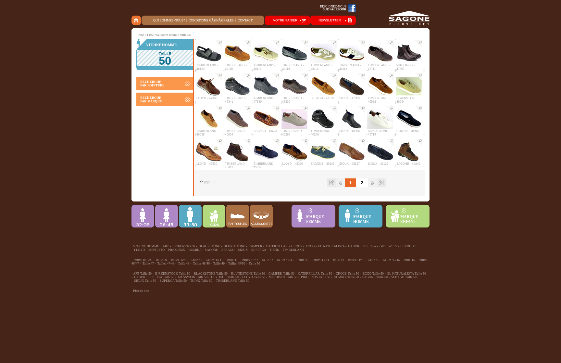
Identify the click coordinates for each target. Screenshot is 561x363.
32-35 (142, 216)
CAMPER (255, 246)
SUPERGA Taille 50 (173, 280)
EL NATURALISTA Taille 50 (406, 273)
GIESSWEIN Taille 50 (192, 277)
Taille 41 (232, 260)
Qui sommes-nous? (169, 20)
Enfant (214, 216)
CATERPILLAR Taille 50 (315, 273)
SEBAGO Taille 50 (404, 277)
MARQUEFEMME (315, 219)
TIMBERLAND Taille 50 (232, 280)
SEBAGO (227, 250)
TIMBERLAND (293, 250)
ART (166, 246)
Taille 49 (219, 263)
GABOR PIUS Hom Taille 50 (154, 277)
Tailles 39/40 (178, 260)
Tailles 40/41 (214, 260)
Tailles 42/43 (285, 260)
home (136, 20)
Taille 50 (254, 263)
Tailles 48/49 (201, 263)
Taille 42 (267, 260)
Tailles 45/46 (391, 260)
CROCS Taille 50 (347, 273)
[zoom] (218, 44)
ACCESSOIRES (261, 216)
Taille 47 (148, 263)
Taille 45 (373, 260)
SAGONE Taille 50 (375, 277)
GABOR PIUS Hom (362, 246)
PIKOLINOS (176, 250)
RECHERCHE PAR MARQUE (151, 99)
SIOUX (243, 250)
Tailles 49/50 (236, 263)
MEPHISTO (156, 250)
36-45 (166, 216)
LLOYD (139, 250)
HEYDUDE (408, 246)
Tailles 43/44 (320, 260)
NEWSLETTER (329, 20)
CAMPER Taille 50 (281, 273)
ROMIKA (195, 250)
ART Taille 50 (142, 273)
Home (140, 35)
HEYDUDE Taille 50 (225, 277)
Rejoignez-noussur (333, 8)
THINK (274, 250)
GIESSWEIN (388, 246)
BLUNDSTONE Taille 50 (248, 273)
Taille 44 (338, 260)
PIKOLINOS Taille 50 (315, 277)
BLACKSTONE (209, 246)
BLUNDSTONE (234, 246)
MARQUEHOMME (362, 219)
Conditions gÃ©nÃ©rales (211, 20)
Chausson (237, 216)
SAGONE (211, 250)
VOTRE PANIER (285, 20)
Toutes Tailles (142, 260)
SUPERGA (258, 250)
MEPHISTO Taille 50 (283, 277)
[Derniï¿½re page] (381, 182)
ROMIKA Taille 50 (346, 277)
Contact (245, 20)
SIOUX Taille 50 (145, 280)
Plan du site (141, 290)
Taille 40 (196, 260)
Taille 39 (161, 260)
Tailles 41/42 (249, 260)
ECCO (310, 246)
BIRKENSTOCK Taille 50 (172, 273)
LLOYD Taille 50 (253, 277)
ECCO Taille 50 (373, 273)
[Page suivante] (372, 182)
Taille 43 (302, 260)
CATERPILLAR (277, 246)
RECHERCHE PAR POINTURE (152, 83)
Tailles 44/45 (355, 260)
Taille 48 (183, 263)
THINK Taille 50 (201, 280)
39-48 (190, 216)
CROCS (296, 246)
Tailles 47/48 (165, 263)
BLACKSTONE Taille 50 (211, 273)
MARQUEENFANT (409, 219)
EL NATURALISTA (331, 246)
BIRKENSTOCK (183, 246)
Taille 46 (409, 260)
